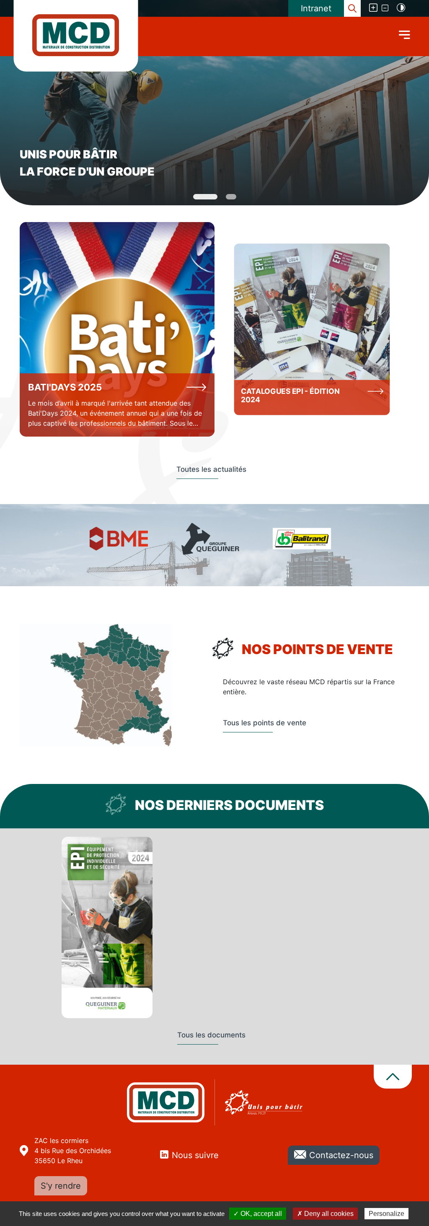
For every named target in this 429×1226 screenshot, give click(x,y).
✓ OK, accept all (257, 1213)
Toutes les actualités (211, 469)
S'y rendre (61, 1186)
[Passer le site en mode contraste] (401, 8)
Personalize (386, 1213)
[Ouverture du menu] (404, 34)
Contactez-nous (341, 1155)
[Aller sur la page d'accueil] (75, 35)
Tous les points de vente (264, 723)
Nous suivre (195, 1155)
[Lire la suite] (117, 329)
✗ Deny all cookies (325, 1213)
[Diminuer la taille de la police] (386, 8)
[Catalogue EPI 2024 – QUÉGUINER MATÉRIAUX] (107, 927)
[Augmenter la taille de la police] (370, 8)
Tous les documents (211, 1035)
